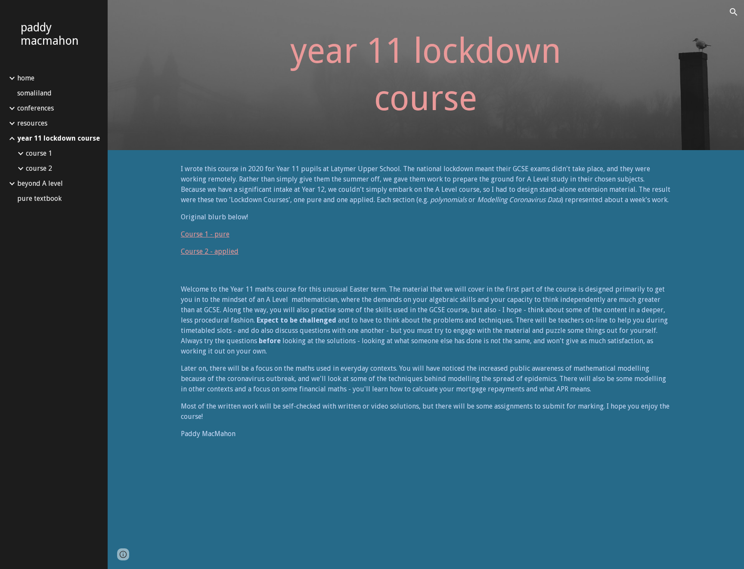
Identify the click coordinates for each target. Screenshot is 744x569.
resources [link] (32, 123)
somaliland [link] (34, 93)
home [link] (25, 78)
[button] (733, 12)
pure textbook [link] (39, 198)
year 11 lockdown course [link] (58, 138)
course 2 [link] (39, 168)
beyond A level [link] (40, 183)
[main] (425, 75)
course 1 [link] (39, 153)
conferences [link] (35, 108)
